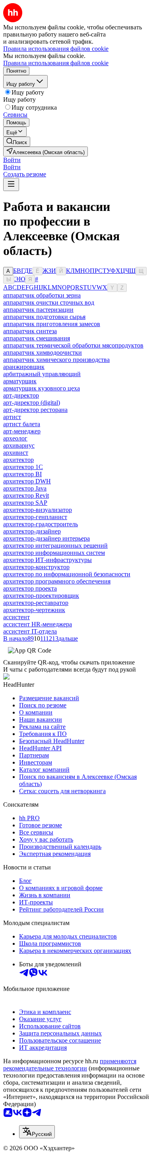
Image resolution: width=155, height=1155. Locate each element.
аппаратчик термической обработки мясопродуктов (73, 345)
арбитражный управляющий (42, 374)
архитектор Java (24, 488)
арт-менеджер (22, 431)
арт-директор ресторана (35, 409)
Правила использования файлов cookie (55, 63)
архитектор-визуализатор (37, 509)
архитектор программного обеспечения (56, 581)
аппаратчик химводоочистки (42, 352)
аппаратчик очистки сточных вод (48, 302)
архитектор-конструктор (36, 567)
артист (12, 416)
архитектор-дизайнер (32, 531)
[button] (12, 159)
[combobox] (37, 1131)
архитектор (18, 459)
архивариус (19, 445)
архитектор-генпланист (35, 517)
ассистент (16, 617)
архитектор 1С (23, 467)
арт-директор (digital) (31, 402)
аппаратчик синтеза (30, 331)
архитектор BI (22, 474)
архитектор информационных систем (54, 552)
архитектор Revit (26, 495)
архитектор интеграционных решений (55, 545)
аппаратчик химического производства (56, 359)
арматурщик (20, 381)
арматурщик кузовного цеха (41, 388)
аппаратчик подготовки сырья (44, 316)
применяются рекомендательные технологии (69, 1065)
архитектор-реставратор (35, 602)
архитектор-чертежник (34, 609)
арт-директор (21, 395)
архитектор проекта (30, 588)
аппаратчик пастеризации (38, 309)
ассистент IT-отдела (30, 631)
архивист (15, 452)
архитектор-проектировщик (41, 595)
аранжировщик (24, 366)
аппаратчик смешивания (36, 338)
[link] (16, 142)
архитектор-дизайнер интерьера (46, 538)
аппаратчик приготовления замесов (51, 324)
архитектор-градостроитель (40, 524)
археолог (15, 438)
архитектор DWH (27, 481)
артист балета (21, 424)
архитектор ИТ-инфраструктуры (47, 559)
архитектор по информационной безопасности (66, 574)
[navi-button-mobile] (11, 184)
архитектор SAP (25, 502)
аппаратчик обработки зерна (42, 295)
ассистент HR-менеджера (37, 624)
